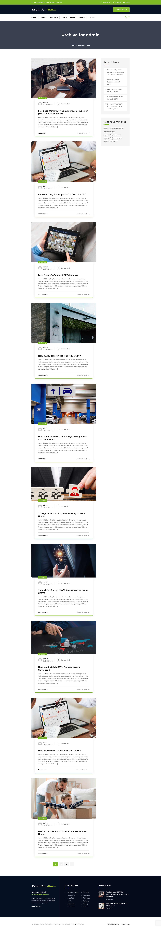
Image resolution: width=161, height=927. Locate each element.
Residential (106, 2)
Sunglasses (114, 141)
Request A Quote (121, 9)
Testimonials (72, 907)
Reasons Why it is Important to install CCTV (62, 194)
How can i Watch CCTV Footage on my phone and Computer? (62, 438)
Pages (81, 17)
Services (53, 17)
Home (33, 17)
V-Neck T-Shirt (115, 135)
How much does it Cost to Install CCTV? (59, 356)
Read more (42, 133)
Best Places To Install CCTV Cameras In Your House (62, 832)
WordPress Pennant (117, 128)
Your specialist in (39, 892)
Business (118, 2)
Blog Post (71, 898)
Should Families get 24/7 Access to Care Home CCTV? (63, 591)
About (43, 17)
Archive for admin (84, 45)
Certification (71, 904)
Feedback (86, 898)
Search (128, 2)
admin (106, 128)
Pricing (85, 904)
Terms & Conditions (113, 924)
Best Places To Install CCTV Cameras (58, 275)
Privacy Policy (125, 924)
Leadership (71, 895)
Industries (86, 895)
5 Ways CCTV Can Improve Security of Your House (61, 514)
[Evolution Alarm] (44, 9)
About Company (73, 892)
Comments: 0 (65, 104)
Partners (86, 901)
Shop (63, 17)
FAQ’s (69, 901)
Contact (91, 17)
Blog (72, 17)
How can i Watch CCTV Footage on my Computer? (59, 668)
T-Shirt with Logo (116, 138)
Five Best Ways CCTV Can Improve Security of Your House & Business (63, 112)
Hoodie (112, 132)
